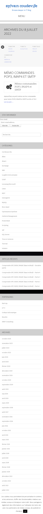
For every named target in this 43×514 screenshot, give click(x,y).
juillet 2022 (5, 348)
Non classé (5, 207)
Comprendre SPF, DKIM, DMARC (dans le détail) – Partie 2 (21, 282)
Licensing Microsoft (9, 184)
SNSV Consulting (7, 322)
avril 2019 (5, 398)
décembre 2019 (7, 371)
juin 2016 (5, 426)
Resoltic (5, 317)
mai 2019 (5, 394)
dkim (3, 157)
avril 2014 (5, 458)
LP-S (3, 308)
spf (3, 230)
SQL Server (6, 234)
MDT (3, 193)
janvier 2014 (6, 472)
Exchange (5, 166)
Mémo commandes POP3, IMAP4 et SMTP (20, 74)
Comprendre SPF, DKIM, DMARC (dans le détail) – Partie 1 (21, 286)
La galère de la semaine (9, 175)
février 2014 (6, 467)
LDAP (4, 179)
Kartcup (4, 303)
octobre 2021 (6, 352)
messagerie (6, 198)
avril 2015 (5, 435)
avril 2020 (5, 362)
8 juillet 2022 (24, 49)
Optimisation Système (9, 212)
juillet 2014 (5, 453)
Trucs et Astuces (7, 239)
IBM (3, 170)
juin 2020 (5, 357)
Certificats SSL (7, 152)
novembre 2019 (7, 375)
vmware (4, 248)
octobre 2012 (6, 481)
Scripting (5, 225)
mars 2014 (5, 463)
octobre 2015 (6, 430)
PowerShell (6, 221)
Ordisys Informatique (9, 312)
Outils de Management (9, 216)
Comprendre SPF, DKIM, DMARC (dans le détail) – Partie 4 (21, 272)
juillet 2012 (5, 490)
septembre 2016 (7, 421)
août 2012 (5, 485)
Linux (4, 189)
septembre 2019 (7, 385)
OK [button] (25, 511)
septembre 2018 (7, 407)
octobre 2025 (6, 339)
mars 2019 (5, 403)
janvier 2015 (6, 449)
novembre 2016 (7, 417)
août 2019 (5, 389)
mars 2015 (5, 440)
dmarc (4, 161)
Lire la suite (8, 102)
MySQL (4, 202)
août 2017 (5, 412)
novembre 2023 (7, 343)
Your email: (4, 119)
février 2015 (6, 444)
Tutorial (4, 244)
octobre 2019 (6, 380)
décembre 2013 (7, 476)
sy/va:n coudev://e (21, 6)
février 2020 (6, 366)
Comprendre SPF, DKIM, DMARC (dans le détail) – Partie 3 (21, 277)
